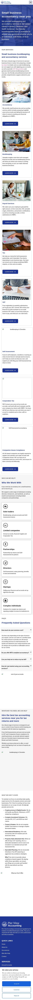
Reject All (16, 995)
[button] (30, 2)
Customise (16, 989)
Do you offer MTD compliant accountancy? (15, 652)
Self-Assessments (10, 732)
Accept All (16, 983)
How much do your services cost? (12, 630)
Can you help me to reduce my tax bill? (14, 659)
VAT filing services (18, 69)
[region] (16, 983)
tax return (4, 65)
